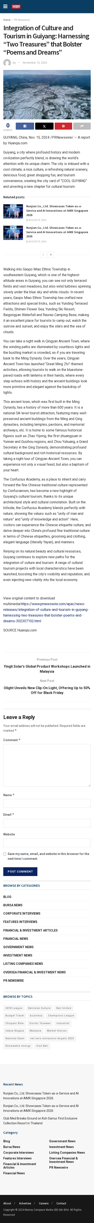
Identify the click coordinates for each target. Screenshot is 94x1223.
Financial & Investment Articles (30, 930)
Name (9, 795)
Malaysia (35, 1030)
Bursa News (13, 905)
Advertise (25, 1203)
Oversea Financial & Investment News (34, 972)
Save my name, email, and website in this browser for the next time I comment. (48, 856)
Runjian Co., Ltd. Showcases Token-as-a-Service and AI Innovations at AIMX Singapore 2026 (57, 210)
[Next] (51, 255)
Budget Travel (14, 1015)
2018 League (14, 1008)
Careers (44, 1203)
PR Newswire (22, 19)
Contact (61, 1203)
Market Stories (57, 1030)
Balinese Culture (39, 1008)
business (36, 1015)
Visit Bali (42, 1045)
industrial (62, 1023)
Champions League (61, 1015)
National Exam (14, 1038)
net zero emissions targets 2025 (52, 1038)
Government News (18, 947)
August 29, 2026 (37, 220)
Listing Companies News (23, 964)
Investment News (17, 955)
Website (9, 834)
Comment (12, 740)
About (7, 1203)
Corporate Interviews (21, 913)
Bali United (63, 1008)
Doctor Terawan (40, 1023)
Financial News (15, 938)
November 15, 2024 (35, 62)
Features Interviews (20, 922)
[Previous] (43, 255)
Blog (7, 897)
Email (8, 814)
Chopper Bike (14, 1023)
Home (6, 19)
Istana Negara (14, 1030)
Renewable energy (18, 1045)
